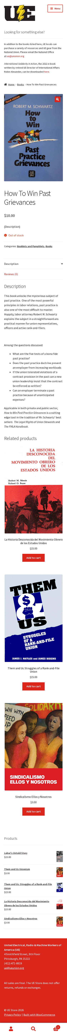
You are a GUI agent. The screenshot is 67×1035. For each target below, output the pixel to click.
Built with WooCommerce (39, 1014)
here (46, 71)
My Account (11, 1029)
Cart (52, 1025)
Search (33, 1029)
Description (11, 264)
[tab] (33, 264)
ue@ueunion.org (15, 56)
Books (20, 84)
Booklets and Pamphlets (30, 246)
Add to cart (33, 557)
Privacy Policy (12, 1014)
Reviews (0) (11, 274)
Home (11, 84)
